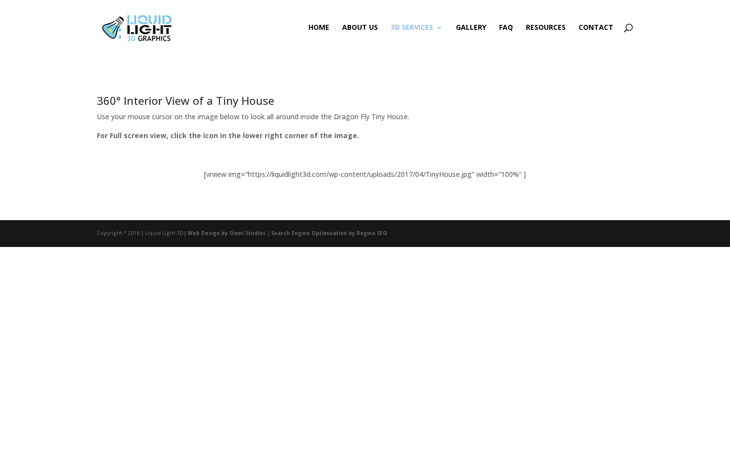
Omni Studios (247, 233)
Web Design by (208, 233)
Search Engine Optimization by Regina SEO (329, 233)
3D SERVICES (412, 28)
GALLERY (471, 28)
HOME (318, 28)
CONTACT (596, 28)
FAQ (506, 28)
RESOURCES (546, 28)
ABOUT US (360, 28)
